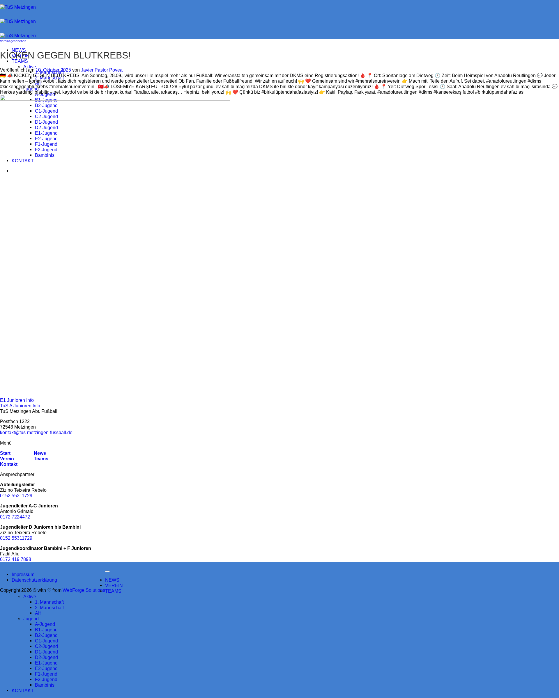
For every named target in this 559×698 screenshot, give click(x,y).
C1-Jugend (46, 640)
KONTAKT (23, 690)
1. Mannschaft (49, 602)
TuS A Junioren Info (20, 405)
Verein (7, 458)
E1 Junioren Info (17, 400)
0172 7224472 (15, 516)
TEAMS (20, 61)
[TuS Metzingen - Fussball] (18, 21)
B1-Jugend (46, 629)
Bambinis (44, 685)
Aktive (29, 66)
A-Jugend (45, 94)
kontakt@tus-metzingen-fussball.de (36, 432)
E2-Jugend (46, 668)
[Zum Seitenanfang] (107, 571)
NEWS (112, 579)
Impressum (23, 574)
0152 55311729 (16, 495)
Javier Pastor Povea (102, 69)
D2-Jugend (46, 657)
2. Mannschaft (49, 77)
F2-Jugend (46, 679)
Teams (41, 458)
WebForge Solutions (84, 590)
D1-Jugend (46, 651)
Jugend (31, 88)
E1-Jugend (46, 662)
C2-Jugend (46, 646)
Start (5, 453)
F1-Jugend (46, 673)
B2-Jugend (46, 635)
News (39, 453)
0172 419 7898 (15, 559)
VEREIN (114, 585)
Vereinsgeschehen (13, 41)
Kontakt (8, 464)
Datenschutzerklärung (34, 579)
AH (38, 83)
